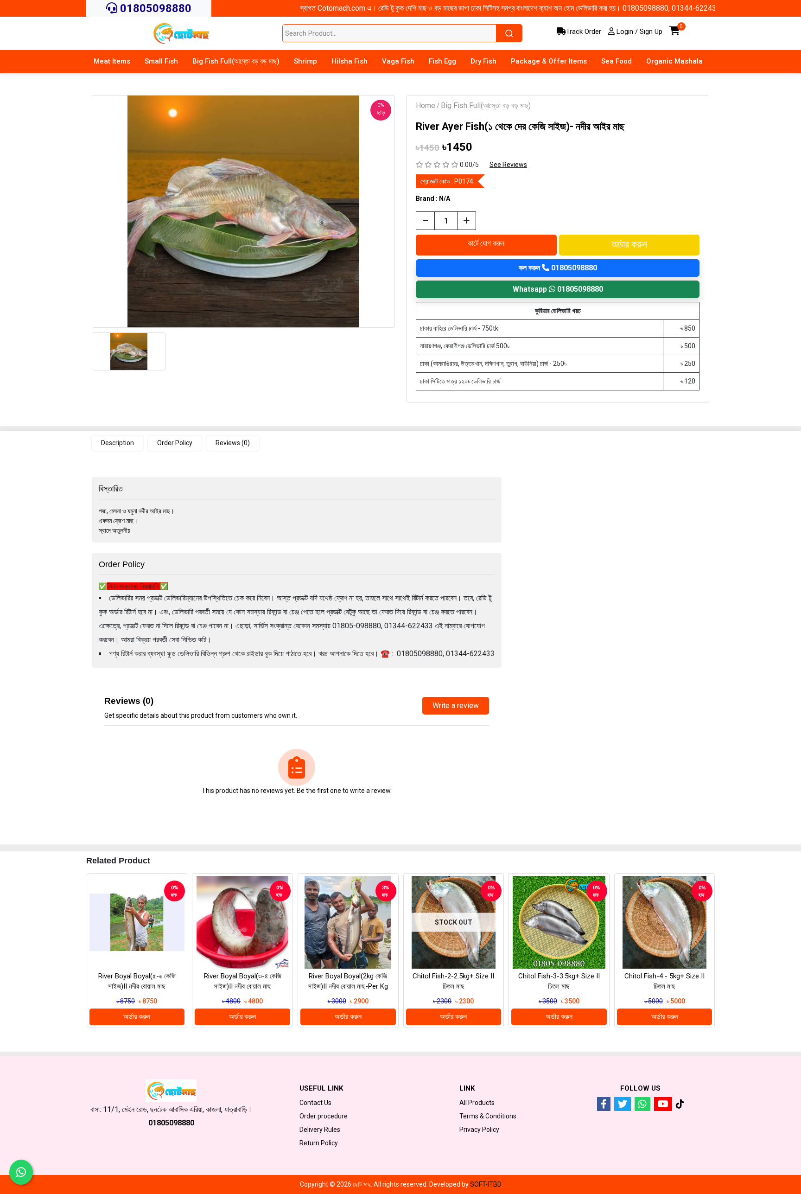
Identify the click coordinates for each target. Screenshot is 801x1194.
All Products (477, 1102)
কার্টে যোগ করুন (486, 243)
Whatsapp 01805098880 (558, 289)
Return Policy (318, 1143)
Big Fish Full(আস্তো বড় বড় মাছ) (486, 105)
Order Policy (174, 443)
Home (425, 105)
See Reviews (508, 164)
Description (117, 443)
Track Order (583, 31)
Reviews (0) (233, 443)
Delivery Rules (319, 1129)
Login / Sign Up (638, 31)
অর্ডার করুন (136, 1016)
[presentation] (74, 962)
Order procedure (323, 1116)
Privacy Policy (479, 1129)
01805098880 (154, 8)
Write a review (455, 705)
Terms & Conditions (487, 1116)
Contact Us (315, 1102)
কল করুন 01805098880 (558, 267)
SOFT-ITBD (486, 1184)
